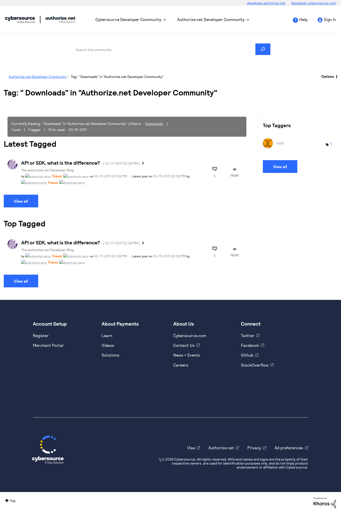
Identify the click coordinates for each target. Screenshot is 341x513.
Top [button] (12, 501)
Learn (107, 335)
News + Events (186, 355)
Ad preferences (289, 447)
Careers (180, 365)
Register (41, 335)
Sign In (330, 19)
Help (303, 19)
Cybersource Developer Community (20, 19)
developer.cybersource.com (313, 3)
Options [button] (327, 76)
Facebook (250, 345)
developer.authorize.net (266, 3)
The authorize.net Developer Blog (47, 170)
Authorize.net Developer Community (211, 19)
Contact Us (183, 345)
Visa (191, 447)
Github (247, 355)
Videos (108, 345)
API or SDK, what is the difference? (80, 163)
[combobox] (170, 49)
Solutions (110, 355)
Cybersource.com (189, 335)
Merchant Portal (48, 345)
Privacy (254, 447)
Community (154, 123)
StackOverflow (255, 365)
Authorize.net (221, 447)
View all (21, 201)
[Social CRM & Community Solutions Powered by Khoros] (325, 502)
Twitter (247, 335)
